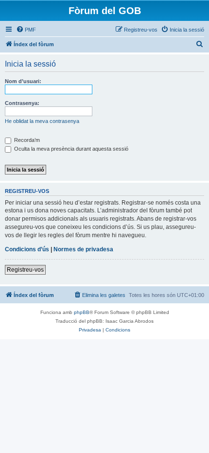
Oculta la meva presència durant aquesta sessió (70, 149)
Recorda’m (26, 140)
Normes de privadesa (83, 249)
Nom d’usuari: (23, 81)
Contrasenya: (22, 103)
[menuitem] (26, 29)
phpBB (81, 312)
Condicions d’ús (27, 249)
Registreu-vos (25, 269)
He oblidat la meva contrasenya (42, 121)
